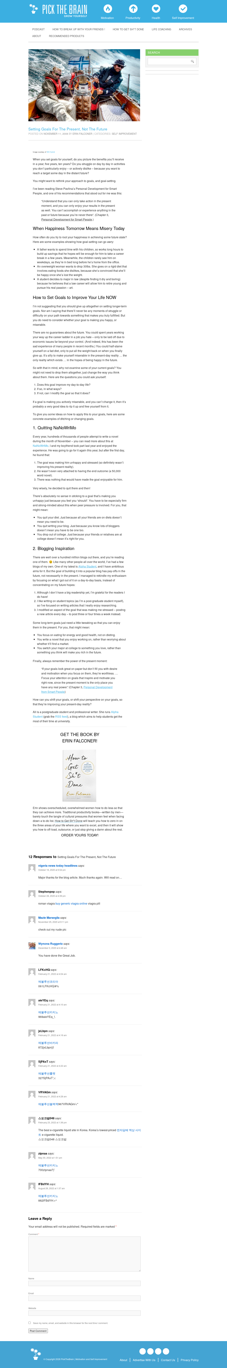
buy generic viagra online (71, 903)
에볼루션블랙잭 (48, 1104)
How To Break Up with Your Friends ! (78, 29)
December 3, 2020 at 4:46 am (52, 947)
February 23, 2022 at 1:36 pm (52, 1122)
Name (31, 1278)
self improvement (124, 133)
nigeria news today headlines (57, 865)
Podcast (38, 29)
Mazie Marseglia (49, 918)
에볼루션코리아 (48, 981)
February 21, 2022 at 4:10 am (52, 1004)
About (36, 36)
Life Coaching (161, 29)
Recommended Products (66, 36)
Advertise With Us (144, 1360)
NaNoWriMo (40, 446)
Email (31, 1293)
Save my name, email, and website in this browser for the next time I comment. (70, 1322)
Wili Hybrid (51, 152)
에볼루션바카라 (48, 1043)
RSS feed (61, 716)
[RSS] (166, 1351)
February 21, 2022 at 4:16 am (52, 1035)
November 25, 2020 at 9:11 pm (53, 921)
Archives (185, 29)
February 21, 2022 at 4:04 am (52, 973)
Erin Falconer (82, 133)
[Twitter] (158, 1351)
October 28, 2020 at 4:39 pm (52, 895)
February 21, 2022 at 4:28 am (52, 1096)
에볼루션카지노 (48, 1012)
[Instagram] (150, 1351)
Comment (33, 1234)
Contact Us (168, 1360)
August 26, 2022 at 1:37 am (51, 1188)
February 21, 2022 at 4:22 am (52, 1065)
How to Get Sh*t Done (128, 29)
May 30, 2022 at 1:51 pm (50, 1157)
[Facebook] (142, 1351)
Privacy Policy (190, 1360)
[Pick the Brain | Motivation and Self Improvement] (35, 1360)
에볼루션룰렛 (46, 1073)
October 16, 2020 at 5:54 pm (52, 869)
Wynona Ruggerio (50, 944)
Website (32, 1308)
